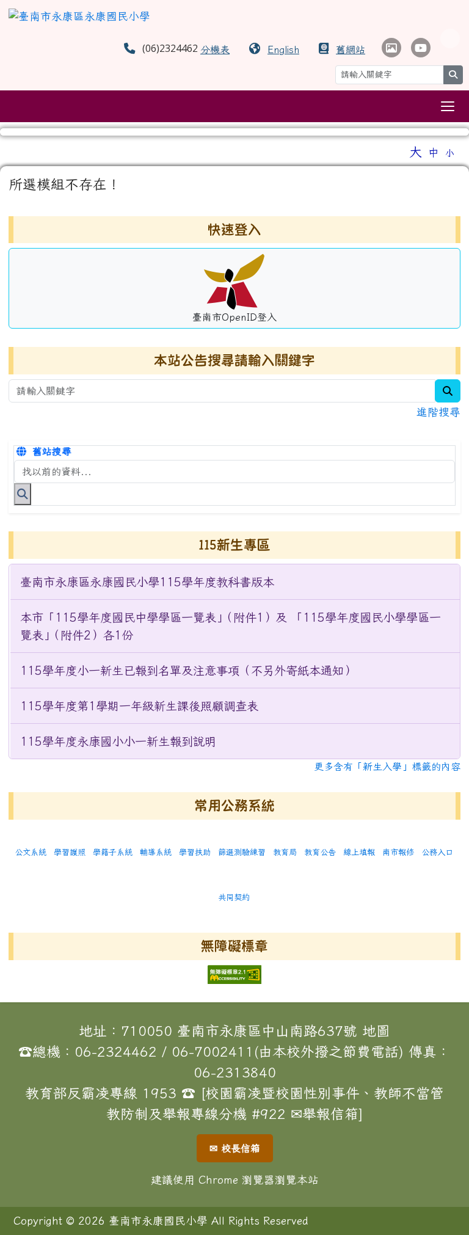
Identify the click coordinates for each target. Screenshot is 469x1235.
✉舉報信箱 (324, 1114)
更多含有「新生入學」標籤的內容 (387, 766)
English (283, 49)
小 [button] (449, 153)
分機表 (215, 49)
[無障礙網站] (234, 973)
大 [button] (415, 151)
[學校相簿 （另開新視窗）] (391, 47)
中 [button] (433, 152)
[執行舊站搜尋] (22, 494)
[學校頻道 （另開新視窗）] (421, 47)
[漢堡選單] (447, 106)
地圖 (376, 1031)
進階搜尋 (438, 412)
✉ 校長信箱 (234, 1148)
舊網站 (350, 49)
